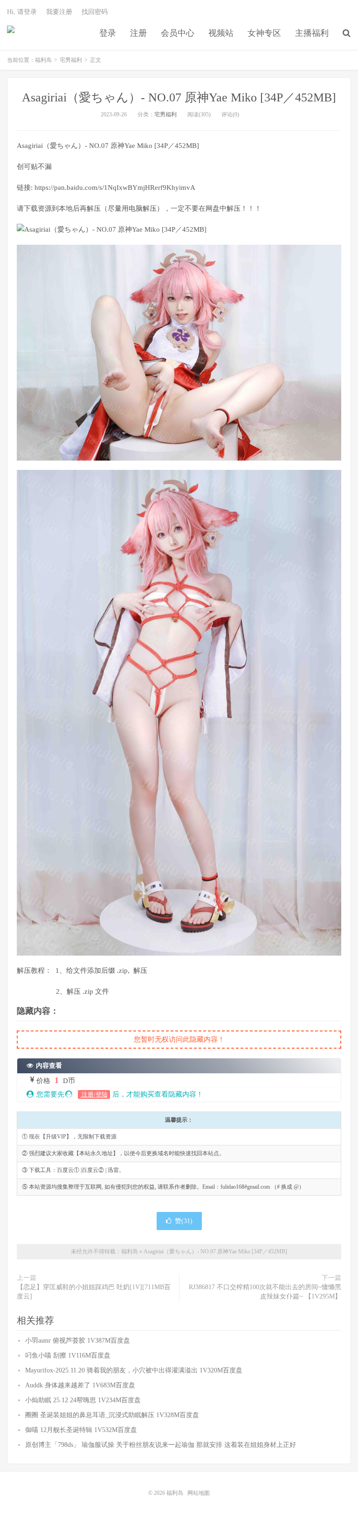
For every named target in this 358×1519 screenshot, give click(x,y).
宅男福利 (71, 60)
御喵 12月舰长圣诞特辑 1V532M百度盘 (81, 1429)
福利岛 (10, 33)
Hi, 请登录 (22, 11)
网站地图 (198, 1493)
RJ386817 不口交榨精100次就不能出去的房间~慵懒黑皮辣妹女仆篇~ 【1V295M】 (265, 1292)
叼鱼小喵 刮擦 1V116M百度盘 (67, 1355)
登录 (107, 33)
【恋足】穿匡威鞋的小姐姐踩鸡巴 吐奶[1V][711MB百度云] (94, 1292)
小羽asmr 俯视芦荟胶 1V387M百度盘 (77, 1340)
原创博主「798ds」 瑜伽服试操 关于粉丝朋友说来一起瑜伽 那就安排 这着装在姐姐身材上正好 (160, 1444)
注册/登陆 (94, 1094)
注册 (138, 33)
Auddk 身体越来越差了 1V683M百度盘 (80, 1385)
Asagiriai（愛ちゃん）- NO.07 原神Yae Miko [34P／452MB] (179, 97)
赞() (184, 1221)
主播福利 (312, 33)
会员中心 (177, 33)
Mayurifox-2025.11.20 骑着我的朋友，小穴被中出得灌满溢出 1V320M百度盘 (133, 1370)
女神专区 (264, 33)
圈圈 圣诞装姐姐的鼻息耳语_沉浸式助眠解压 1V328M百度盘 (112, 1415)
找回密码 (95, 11)
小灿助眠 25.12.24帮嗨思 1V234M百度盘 (83, 1400)
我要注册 (59, 11)
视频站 (221, 33)
